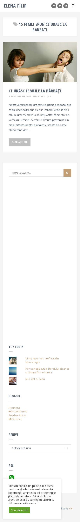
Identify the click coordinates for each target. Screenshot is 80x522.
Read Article (19, 142)
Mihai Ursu (15, 419)
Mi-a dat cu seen (35, 379)
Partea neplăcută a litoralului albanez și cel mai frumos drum (47, 370)
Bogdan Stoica (17, 415)
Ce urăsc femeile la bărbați (35, 91)
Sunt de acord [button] (19, 510)
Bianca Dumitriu (18, 411)
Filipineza (14, 407)
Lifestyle (39, 96)
